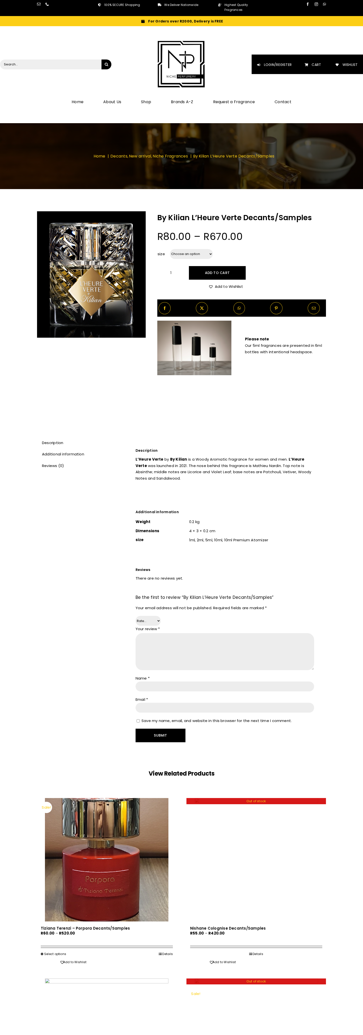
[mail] (38, 4)
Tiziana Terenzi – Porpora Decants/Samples (85, 928)
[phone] (47, 4)
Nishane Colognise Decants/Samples (228, 928)
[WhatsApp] (239, 308)
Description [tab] (52, 442)
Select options (55, 954)
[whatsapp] (324, 4)
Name (143, 678)
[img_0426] (91, 274)
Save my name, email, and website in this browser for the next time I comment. (216, 720)
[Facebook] (164, 308)
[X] (202, 308)
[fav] (181, 41)
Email (142, 699)
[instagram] (316, 4)
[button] (225, 286)
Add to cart (217, 272)
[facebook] (307, 4)
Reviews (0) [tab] (53, 465)
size (161, 253)
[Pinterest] (276, 308)
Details (167, 954)
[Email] (313, 308)
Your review (148, 628)
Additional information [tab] (63, 454)
